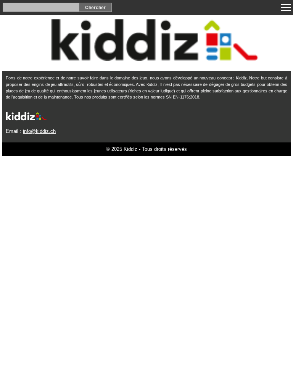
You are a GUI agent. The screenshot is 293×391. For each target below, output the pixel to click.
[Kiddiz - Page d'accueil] (146, 58)
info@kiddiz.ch (39, 131)
